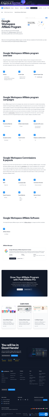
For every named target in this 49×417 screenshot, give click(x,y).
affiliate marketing (26, 285)
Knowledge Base (13, 373)
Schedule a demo (27, 289)
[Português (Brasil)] (45, 408)
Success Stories (22, 377)
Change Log (12, 377)
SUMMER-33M (6, 4)
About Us (21, 373)
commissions (24, 166)
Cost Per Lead (39, 76)
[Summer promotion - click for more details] (24, 3)
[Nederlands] (41, 408)
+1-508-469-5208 (6, 403)
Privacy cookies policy (38, 413)
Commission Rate (22, 182)
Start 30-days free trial (6, 355)
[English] (33, 408)
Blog (30, 373)
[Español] (34, 408)
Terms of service (18, 413)
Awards (21, 375)
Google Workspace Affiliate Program (20, 12)
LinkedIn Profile (19, 258)
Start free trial (4, 389)
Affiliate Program (22, 379)
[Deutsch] (31, 408)
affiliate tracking (30, 282)
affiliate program (12, 32)
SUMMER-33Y (15, 4)
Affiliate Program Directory (8, 12)
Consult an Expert (12, 389)
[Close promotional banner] (47, 1)
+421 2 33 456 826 (6, 399)
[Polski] (43, 408)
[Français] (36, 408)
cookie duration (12, 112)
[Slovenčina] (46, 408)
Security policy (25, 413)
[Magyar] (38, 408)
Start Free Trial (19, 289)
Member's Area (12, 375)
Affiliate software (27, 222)
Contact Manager (13, 258)
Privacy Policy (31, 413)
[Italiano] (40, 408)
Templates (31, 375)
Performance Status (13, 379)
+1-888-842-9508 (6, 401)
